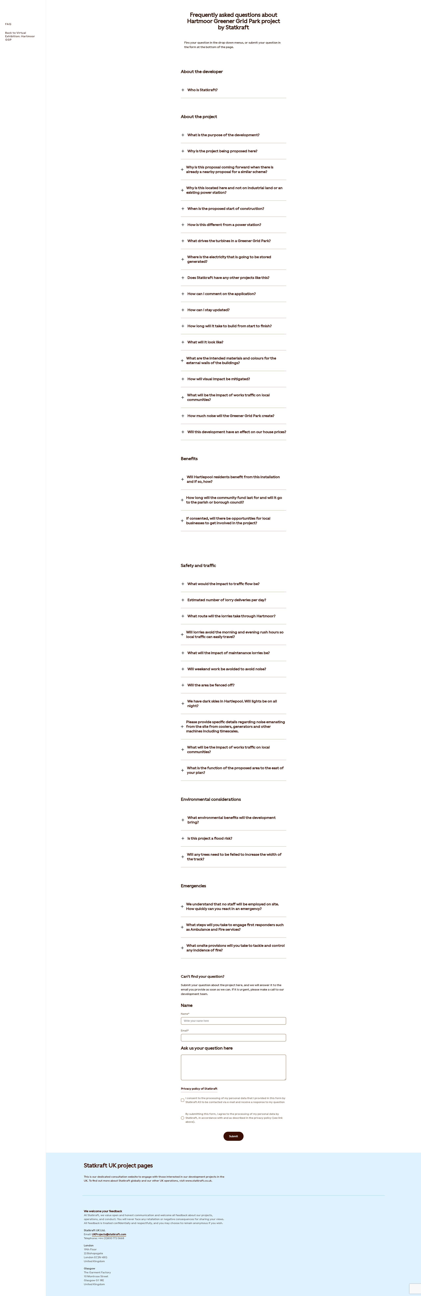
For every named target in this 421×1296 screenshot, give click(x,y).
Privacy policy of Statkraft (199, 1088)
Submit (233, 1136)
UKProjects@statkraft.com (109, 1234)
